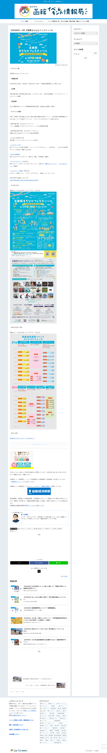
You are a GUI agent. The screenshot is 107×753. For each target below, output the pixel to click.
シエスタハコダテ (16, 145)
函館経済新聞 (45, 486)
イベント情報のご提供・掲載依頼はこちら (21, 720)
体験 (36, 528)
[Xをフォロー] (22, 523)
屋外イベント (49, 528)
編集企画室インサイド (19, 715)
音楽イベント (14, 531)
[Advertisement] (39, 546)
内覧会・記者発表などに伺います (19, 729)
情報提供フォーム (16, 481)
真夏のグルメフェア (51, 164)
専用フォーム (30, 505)
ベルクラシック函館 (17, 171)
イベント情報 (14, 528)
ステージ (31, 528)
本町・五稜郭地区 (58, 528)
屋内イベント (42, 528)
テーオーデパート (16, 161)
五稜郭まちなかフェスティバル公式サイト (22, 438)
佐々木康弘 (24, 514)
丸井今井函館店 (15, 154)
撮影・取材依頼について (16, 725)
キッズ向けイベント (23, 528)
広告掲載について (14, 734)
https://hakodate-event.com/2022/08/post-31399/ (24, 180)
